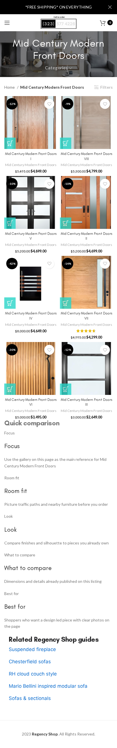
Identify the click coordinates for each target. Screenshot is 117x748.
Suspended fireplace (32, 649)
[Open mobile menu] (7, 22)
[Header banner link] (50, 7)
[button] (10, 143)
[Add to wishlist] (49, 104)
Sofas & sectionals (30, 698)
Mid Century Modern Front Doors (31, 165)
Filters (106, 87)
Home (10, 87)
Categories (56, 68)
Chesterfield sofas (30, 661)
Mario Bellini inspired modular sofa (48, 686)
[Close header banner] (110, 7)
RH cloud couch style (33, 674)
